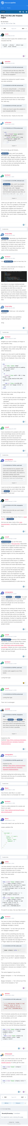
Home (2, 7)
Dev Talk (12, 23)
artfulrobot (19, 180)
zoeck (17, 105)
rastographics (19, 505)
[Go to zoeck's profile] (2, 34)
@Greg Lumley (8, 261)
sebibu (17, 945)
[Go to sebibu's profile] (2, 862)
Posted (10, 35)
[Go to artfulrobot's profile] (2, 123)
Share (7, 1103)
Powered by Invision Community (14, 1123)
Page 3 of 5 (14, 28)
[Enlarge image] (14, 276)
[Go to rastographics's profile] (2, 460)
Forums (8, 7)
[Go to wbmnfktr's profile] (2, 62)
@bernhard (5, 153)
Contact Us (11, 1122)
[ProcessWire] (8, 3)
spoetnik (18, 760)
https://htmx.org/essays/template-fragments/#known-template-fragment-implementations (13, 742)
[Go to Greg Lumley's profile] (2, 234)
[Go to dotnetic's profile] (2, 994)
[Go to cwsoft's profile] (2, 428)
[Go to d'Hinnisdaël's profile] (2, 1054)
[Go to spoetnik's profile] (2, 709)
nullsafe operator (6, 1062)
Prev (5, 28)
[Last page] (26, 29)
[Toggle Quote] (3, 67)
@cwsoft (6, 491)
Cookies (17, 1122)
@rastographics (6, 541)
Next (23, 28)
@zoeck (18, 597)
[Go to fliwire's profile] (2, 789)
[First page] (2, 29)
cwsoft (17, 465)
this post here (16, 543)
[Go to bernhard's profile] (2, 176)
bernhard (5, 21)
